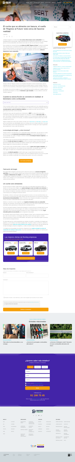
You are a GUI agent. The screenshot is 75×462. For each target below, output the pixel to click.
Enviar (37, 388)
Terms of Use (37, 302)
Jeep (4, 433)
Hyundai (12, 421)
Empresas (54, 2)
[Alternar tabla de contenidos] (25, 102)
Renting (27, 2)
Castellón (48, 431)
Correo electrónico (30, 272)
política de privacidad (38, 383)
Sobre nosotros (59, 421)
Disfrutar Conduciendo (58, 87)
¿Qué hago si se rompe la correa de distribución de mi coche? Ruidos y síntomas (62, 78)
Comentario (5, 279)
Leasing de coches (31, 427)
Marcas (42, 2)
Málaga (47, 426)
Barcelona (48, 421)
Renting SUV (58, 433)
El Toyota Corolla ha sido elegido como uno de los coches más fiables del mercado (62, 58)
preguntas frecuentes (36, 398)
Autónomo (37, 367)
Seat (4, 426)
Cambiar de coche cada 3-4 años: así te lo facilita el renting (61, 69)
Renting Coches (59, 440)
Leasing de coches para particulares (31, 422)
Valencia (40, 424)
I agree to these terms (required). (11, 303)
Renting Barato (59, 426)
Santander (48, 424)
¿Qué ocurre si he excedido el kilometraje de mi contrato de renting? (62, 76)
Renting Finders (6, 6)
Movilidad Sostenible (57, 89)
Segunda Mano (37, 2)
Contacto (66, 424)
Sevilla (39, 426)
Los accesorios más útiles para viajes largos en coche (62, 51)
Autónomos (59, 2)
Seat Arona (32, 121)
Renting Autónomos (58, 430)
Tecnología (14, 6)
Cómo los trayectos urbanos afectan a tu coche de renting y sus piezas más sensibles (62, 61)
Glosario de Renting (66, 437)
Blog (10, 6)
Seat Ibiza (38, 121)
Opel (4, 431)
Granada (40, 431)
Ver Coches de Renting (25, 160)
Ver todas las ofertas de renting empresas (26, 258)
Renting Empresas (66, 430)
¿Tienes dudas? (59, 424)
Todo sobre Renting (57, 94)
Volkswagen (13, 426)
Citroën (12, 424)
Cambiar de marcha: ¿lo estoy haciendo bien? (62, 66)
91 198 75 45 (37, 395)
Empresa (45, 367)
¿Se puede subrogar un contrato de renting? (62, 73)
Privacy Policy (32, 302)
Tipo (31, 2)
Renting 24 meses (24, 429)
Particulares (48, 2)
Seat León (45, 121)
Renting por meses (23, 422)
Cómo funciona (67, 421)
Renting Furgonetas (66, 434)
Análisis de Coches (57, 84)
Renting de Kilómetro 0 (31, 435)
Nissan (12, 431)
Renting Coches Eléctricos (59, 437)
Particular (30, 367)
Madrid (39, 421)
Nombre (5, 272)
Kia (3, 424)
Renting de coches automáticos (31, 430)
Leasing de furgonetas (23, 427)
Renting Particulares (66, 427)
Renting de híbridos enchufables (23, 435)
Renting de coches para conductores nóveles (61, 71)
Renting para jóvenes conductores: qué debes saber (61, 54)
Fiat (4, 421)
